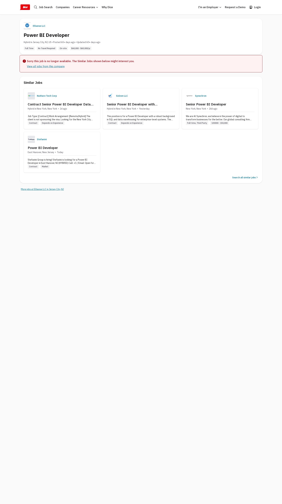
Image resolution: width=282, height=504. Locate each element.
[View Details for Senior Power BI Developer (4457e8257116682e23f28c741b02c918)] (220, 108)
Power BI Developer (43, 148)
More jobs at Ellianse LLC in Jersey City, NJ (42, 189)
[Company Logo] (31, 95)
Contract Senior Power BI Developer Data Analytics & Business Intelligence (59, 104)
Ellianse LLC (39, 25)
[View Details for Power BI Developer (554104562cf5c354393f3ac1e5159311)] (62, 152)
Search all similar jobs (244, 177)
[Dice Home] (25, 7)
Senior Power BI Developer (206, 104)
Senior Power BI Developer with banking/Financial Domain (131, 104)
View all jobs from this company (46, 66)
